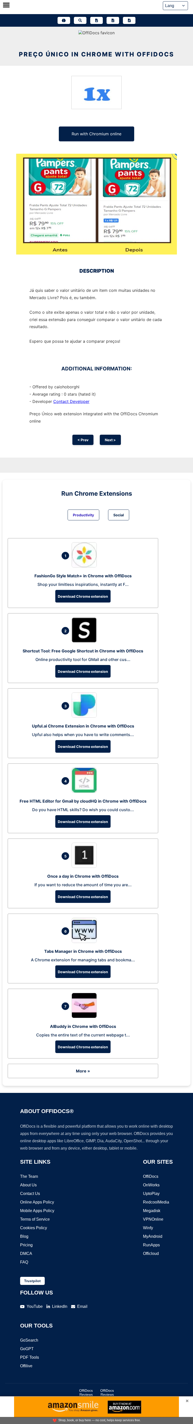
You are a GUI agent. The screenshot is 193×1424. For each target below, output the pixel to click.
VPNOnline (153, 1219)
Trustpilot (32, 1281)
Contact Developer (71, 401)
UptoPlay (151, 1193)
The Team (29, 1176)
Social (118, 515)
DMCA (26, 1253)
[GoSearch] (80, 20)
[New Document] (96, 20)
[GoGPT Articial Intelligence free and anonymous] (64, 20)
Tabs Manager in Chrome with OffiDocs (83, 951)
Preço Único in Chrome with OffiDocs (96, 54)
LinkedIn (59, 1306)
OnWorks (151, 1185)
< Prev (82, 440)
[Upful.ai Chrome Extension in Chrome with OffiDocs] (85, 716)
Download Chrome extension (83, 596)
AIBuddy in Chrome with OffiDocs (83, 1026)
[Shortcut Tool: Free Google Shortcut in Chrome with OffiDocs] (85, 641)
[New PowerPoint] (129, 20)
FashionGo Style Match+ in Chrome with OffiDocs (83, 575)
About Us (28, 1185)
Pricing (26, 1245)
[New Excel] (113, 20)
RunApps (151, 1245)
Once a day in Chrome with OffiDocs (83, 876)
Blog (24, 1236)
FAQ (24, 1262)
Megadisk (151, 1211)
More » (83, 1070)
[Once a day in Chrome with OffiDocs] (85, 866)
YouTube (35, 1306)
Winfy (148, 1228)
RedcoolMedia (156, 1202)
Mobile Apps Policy (37, 1211)
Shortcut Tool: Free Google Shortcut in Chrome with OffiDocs (83, 650)
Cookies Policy (33, 1228)
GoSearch (29, 1340)
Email (82, 1306)
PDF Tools (29, 1357)
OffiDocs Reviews (86, 1392)
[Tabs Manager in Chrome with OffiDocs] (85, 941)
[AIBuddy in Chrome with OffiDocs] (85, 1016)
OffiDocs (150, 1176)
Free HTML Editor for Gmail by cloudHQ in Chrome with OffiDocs (83, 801)
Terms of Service (35, 1219)
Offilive (26, 1366)
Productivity (83, 515)
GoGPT (27, 1349)
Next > (110, 440)
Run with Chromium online (96, 133)
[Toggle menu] (6, 5)
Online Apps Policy (37, 1202)
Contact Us (30, 1193)
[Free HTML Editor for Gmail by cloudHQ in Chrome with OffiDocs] (85, 791)
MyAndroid (152, 1236)
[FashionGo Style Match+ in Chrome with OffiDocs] (85, 565)
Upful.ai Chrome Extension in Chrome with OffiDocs (83, 726)
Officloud (151, 1253)
